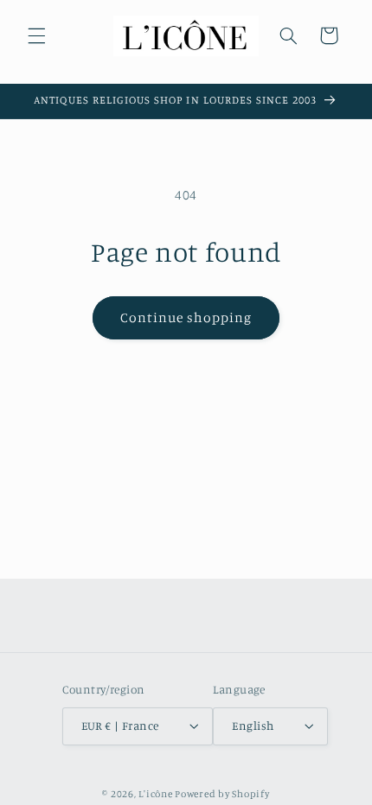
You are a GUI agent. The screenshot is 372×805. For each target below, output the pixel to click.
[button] (36, 35)
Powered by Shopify (222, 794)
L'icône (155, 794)
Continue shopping (186, 317)
